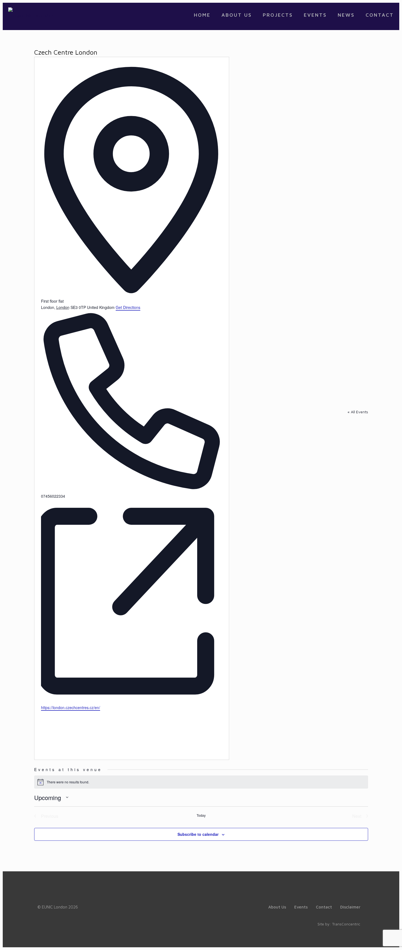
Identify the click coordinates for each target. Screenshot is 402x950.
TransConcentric (346, 924)
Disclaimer (350, 907)
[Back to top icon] (375, 939)
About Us (277, 907)
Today (201, 815)
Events (301, 907)
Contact (324, 907)
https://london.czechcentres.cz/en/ (70, 707)
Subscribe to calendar (198, 834)
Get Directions (128, 307)
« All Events (358, 411)
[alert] (201, 782)
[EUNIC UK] (31, 15)
